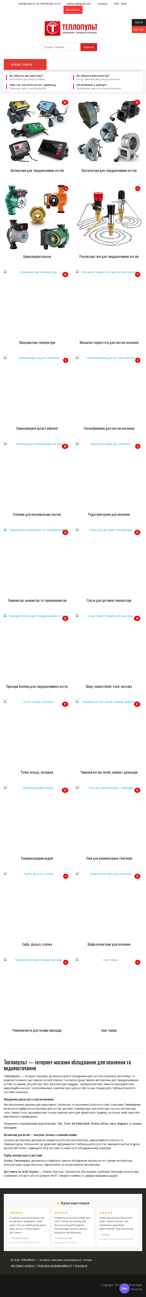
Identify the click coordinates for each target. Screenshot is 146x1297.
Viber (124, 1288)
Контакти (81, 1265)
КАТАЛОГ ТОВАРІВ (22, 64)
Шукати (89, 47)
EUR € (137, 22)
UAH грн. (138, 29)
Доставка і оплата (22, 1265)
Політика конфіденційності (54, 1265)
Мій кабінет (73, 9)
